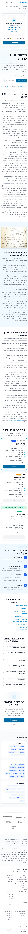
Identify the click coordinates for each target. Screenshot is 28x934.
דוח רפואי (22, 776)
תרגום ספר (14, 795)
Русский (3, 854)
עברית (16, 845)
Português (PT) (15, 854)
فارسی (11, 843)
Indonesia (24, 848)
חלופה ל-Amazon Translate (21, 885)
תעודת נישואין (21, 767)
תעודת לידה (21, 764)
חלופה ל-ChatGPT (23, 877)
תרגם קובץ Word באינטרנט (20, 611)
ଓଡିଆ (15, 852)
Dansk (12, 841)
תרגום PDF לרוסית (9, 917)
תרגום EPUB (21, 795)
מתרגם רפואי (23, 630)
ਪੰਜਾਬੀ (11, 852)
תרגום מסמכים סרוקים (22, 905)
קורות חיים (11, 896)
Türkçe (25, 860)
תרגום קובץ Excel (20, 792)
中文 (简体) (4, 860)
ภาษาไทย (17, 858)
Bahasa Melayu (7, 850)
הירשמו (20, 559)
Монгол (17, 850)
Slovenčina (24, 856)
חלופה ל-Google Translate (21, 879)
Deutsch (8, 841)
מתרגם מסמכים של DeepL (21, 881)
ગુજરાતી (20, 845)
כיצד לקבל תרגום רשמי (22, 907)
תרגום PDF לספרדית (9, 905)
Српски (8, 856)
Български (6, 839)
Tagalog (6, 858)
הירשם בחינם (11, 80)
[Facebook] (22, 926)
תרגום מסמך (21, 80)
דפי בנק (15, 773)
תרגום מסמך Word (13, 786)
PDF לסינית (13, 749)
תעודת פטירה (21, 770)
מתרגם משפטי (23, 627)
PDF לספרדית (21, 746)
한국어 (25, 850)
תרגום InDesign (20, 797)
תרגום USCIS (10, 877)
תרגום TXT (22, 800)
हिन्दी (12, 845)
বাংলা (26, 841)
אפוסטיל (12, 776)
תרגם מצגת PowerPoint (21, 616)
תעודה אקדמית (12, 770)
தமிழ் (26, 858)
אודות (25, 871)
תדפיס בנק (11, 894)
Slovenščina (18, 856)
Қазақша (4, 848)
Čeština (17, 841)
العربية (19, 839)
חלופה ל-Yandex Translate (21, 883)
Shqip (12, 856)
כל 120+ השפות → (9, 919)
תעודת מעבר (14, 764)
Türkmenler (11, 858)
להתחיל (14, 466)
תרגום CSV (12, 797)
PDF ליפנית (14, 755)
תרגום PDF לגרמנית (9, 909)
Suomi (7, 843)
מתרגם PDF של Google (21, 619)
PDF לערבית (21, 749)
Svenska (3, 856)
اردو (15, 860)
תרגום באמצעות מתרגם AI (21, 911)
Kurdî (21, 850)
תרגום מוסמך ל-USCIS (21, 624)
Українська (19, 860)
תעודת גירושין (13, 767)
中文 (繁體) (24, 862)
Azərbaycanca (13, 839)
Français (25, 845)
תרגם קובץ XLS (23, 613)
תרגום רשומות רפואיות (21, 605)
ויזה (17, 776)
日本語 (15, 848)
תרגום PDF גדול (21, 789)
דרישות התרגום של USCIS (16, 421)
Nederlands (24, 852)
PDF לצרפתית (13, 746)
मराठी (13, 850)
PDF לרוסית (21, 755)
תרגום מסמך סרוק (11, 789)
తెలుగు (22, 858)
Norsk (18, 852)
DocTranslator (22, 869)
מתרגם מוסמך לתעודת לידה (20, 622)
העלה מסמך (14, 720)
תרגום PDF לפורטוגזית (8, 911)
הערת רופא (11, 898)
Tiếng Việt (10, 860)
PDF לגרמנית (21, 752)
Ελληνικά (24, 843)
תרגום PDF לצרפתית (8, 907)
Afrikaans (24, 839)
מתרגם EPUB (23, 608)
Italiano (19, 848)
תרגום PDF (22, 786)
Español (19, 843)
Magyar (4, 845)
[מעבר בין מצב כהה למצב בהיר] (14, 2)
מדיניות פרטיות (14, 871)
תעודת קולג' (21, 773)
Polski (7, 852)
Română (9, 854)
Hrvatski (9, 845)
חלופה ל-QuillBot (23, 891)
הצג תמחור (14, 724)
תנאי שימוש (21, 871)
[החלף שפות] (14, 38)
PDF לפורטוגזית (12, 752)
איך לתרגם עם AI (23, 913)
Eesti (15, 843)
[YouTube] (19, 926)
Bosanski (22, 841)
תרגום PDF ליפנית (9, 915)
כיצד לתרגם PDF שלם (22, 909)
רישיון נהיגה (8, 773)
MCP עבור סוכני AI (23, 915)
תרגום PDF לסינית (9, 913)
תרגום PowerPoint (10, 792)
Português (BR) (23, 854)
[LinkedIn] (25, 926)
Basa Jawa (9, 848)
